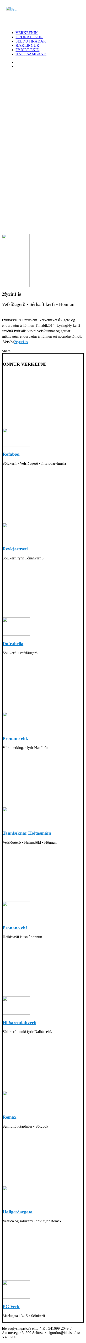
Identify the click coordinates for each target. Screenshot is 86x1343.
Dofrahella (13, 643)
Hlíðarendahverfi (19, 1022)
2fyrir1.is (21, 342)
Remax (9, 1117)
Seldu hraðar (31, 41)
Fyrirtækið (27, 50)
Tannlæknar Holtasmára (27, 833)
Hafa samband (31, 54)
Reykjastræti (15, 548)
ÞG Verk (11, 1306)
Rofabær (11, 454)
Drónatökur (29, 37)
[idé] (43, 17)
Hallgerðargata (17, 1211)
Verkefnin (27, 33)
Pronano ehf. (15, 738)
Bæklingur (27, 45)
